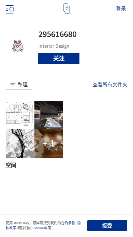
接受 (107, 225)
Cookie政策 (42, 228)
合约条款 (68, 223)
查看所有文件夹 (110, 84)
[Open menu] (9, 9)
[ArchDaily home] (66, 8)
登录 (121, 8)
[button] (19, 85)
